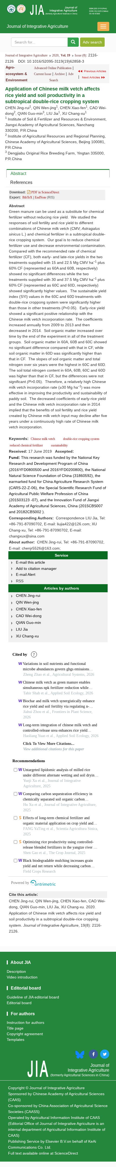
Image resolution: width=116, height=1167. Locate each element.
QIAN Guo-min (28, 622)
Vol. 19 (65, 55)
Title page (15, 1028)
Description (16, 971)
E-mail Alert (25, 574)
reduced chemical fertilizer (26, 445)
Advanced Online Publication (52, 68)
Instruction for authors (25, 1022)
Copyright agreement (25, 1034)
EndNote (40, 197)
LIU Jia (22, 629)
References (21, 182)
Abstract (18, 173)
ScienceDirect (66, 1153)
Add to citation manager (36, 568)
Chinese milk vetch (43, 439)
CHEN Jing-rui (28, 595)
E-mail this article (30, 562)
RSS (19, 581)
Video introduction (22, 977)
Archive (59, 74)
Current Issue (42, 74)
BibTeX (27, 197)
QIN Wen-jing (27, 602)
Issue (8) (80, 55)
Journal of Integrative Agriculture (37, 26)
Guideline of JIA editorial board (33, 997)
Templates (15, 1039)
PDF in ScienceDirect (44, 192)
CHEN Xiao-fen (29, 609)
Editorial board (19, 1003)
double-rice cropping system (81, 439)
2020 (55, 55)
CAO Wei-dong (29, 616)
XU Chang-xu (27, 636)
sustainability (59, 445)
